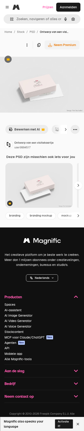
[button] (42, 278)
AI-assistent (13, 310)
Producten (13, 296)
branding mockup (41, 215)
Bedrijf (9, 383)
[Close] (77, 424)
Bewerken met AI (24, 130)
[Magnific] (42, 241)
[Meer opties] (26, 44)
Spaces (9, 305)
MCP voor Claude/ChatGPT (28, 337)
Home (8, 32)
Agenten (14, 343)
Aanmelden (68, 7)
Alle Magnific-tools (18, 359)
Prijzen (48, 7)
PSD (32, 32)
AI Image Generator (18, 315)
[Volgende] (66, 129)
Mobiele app (13, 354)
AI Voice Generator (17, 326)
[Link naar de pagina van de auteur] (8, 145)
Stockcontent (14, 332)
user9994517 (22, 147)
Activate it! (63, 424)
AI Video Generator (18, 321)
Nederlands (42, 278)
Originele (29, 60)
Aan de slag (14, 370)
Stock (21, 32)
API (6, 348)
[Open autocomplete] (10, 19)
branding (14, 215)
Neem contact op (19, 396)
